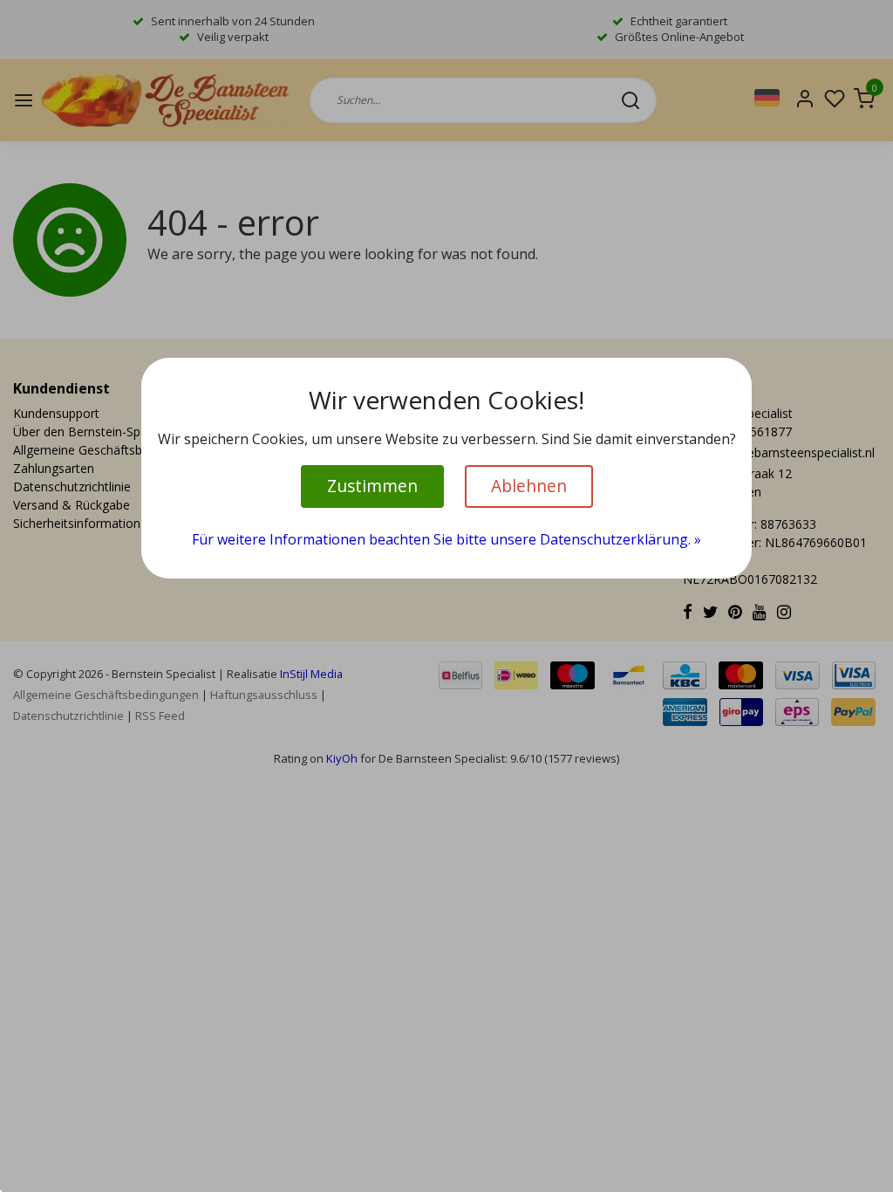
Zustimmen (372, 485)
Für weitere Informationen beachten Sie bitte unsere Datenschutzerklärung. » (446, 539)
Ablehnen (529, 485)
